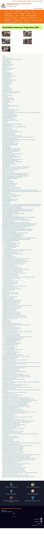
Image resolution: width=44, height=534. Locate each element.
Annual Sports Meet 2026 (8, 439)
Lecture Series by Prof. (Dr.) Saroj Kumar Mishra (13, 374)
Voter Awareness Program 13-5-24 (10, 287)
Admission (22, 13)
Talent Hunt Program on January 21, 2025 (11, 370)
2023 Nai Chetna (6, 179)
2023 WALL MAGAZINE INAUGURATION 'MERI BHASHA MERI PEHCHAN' (17, 211)
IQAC (17, 15)
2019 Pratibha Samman (8, 102)
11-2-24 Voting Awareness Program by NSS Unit (13, 253)
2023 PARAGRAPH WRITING (8, 163)
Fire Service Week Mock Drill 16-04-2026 (11, 441)
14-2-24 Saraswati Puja (7, 255)
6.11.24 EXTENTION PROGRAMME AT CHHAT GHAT (13, 338)
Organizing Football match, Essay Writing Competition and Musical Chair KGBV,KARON (21, 112)
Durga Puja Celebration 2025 (9, 415)
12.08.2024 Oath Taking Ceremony (10, 304)
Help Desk (5, 71)
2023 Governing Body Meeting (9, 134)
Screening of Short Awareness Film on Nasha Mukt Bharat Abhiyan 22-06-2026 (19, 458)
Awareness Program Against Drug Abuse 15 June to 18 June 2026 (16, 456)
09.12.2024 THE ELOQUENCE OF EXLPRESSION (12, 349)
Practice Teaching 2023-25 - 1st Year (10, 281)
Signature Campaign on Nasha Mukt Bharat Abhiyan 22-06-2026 (16, 457)
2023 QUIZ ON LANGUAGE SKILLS (10, 231)
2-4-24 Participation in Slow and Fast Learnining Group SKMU (16, 269)
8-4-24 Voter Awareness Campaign (10, 274)
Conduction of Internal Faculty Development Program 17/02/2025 (17, 376)
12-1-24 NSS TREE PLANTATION (9, 244)
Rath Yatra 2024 (6, 295)
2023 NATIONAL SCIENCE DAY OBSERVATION (12, 236)
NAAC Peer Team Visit (7, 322)
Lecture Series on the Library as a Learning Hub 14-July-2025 (15, 397)
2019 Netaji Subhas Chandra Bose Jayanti (11, 91)
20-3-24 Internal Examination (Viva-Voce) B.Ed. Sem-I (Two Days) (16, 261)
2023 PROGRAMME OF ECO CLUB (9, 200)
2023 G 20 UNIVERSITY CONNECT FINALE (11, 148)
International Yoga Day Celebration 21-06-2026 (13, 461)
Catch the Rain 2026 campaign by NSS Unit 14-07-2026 (14, 471)
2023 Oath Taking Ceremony (9, 186)
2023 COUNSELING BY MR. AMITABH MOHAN (12, 161)
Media (15, 13)
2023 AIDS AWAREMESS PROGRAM (10, 178)
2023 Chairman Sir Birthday (8, 142)
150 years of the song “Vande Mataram (11, 423)
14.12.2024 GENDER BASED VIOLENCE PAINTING (13, 354)
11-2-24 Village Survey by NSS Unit (10, 252)
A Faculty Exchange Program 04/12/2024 (11, 335)
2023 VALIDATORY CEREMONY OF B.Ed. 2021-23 (13, 159)
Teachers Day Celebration (8, 73)
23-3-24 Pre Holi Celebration (9, 265)
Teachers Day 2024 (7, 321)
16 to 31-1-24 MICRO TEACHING (9, 247)
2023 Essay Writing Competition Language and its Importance (16, 173)
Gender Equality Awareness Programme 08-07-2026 (14, 470)
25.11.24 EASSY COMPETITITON (9, 341)
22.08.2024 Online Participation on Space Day (12, 314)
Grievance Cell (26, 20)
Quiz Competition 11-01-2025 (9, 365)
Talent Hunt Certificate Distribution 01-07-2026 (13, 465)
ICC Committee (17, 20)
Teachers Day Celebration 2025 (9, 414)
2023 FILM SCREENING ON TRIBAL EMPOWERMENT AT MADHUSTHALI (17, 229)
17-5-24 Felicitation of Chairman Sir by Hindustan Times (14, 286)
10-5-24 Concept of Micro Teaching (10, 282)
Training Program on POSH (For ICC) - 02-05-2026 (13, 448)
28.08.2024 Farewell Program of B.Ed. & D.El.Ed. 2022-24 (14, 317)
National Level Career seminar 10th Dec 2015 (12, 59)
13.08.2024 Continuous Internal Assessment (12, 306)
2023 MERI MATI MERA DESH (8, 133)
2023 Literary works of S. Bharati (9, 185)
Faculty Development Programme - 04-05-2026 (13, 449)
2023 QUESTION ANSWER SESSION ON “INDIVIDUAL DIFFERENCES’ (17, 220)
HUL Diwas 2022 (6, 108)
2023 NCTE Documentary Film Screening (11, 189)
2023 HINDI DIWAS (6, 147)
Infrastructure (8, 13)
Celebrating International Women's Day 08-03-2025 (13, 379)
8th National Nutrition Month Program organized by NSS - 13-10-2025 (17, 417)
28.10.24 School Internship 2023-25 (10, 330)
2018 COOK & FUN (6, 86)
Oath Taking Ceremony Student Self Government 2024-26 (15, 360)
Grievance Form (39, 1)
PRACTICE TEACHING (7, 58)
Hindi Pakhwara (6, 319)
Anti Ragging (19, 1)
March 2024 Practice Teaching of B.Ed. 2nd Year (13, 264)
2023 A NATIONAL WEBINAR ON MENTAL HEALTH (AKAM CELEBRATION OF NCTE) (19, 238)
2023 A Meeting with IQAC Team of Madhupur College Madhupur (16, 166)
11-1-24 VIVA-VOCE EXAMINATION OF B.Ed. (11, 243)
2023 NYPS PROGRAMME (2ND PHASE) (11, 240)
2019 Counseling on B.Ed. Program (10, 93)
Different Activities (6, 63)
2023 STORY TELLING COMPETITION (10, 160)
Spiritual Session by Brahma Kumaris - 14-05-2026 (13, 452)
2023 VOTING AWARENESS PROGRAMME (11, 156)
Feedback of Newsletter (8, 95)
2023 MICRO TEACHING (7, 214)
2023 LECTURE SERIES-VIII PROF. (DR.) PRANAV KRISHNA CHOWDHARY (17, 230)
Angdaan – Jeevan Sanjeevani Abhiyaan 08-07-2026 (13, 468)
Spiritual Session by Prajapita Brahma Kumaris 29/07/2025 (15, 405)
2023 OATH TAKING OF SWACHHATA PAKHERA (12, 177)
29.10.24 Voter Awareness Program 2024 (11, 334)
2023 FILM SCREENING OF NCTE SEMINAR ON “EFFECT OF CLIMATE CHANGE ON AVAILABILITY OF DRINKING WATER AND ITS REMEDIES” (19, 218)
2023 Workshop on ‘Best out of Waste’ (11, 143)
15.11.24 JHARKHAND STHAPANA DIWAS (11, 340)
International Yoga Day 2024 (9, 290)
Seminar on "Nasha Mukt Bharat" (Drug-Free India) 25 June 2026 (16, 463)
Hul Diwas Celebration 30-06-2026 (10, 462)
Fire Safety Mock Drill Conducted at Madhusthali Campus (15, 392)
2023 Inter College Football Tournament (11, 141)
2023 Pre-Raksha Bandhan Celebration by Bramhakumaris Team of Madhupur (19, 139)
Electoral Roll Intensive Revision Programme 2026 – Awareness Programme (19, 476)
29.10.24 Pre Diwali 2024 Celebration (10, 332)
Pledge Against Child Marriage (9, 358)
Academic (26, 11)
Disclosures (18, 11)
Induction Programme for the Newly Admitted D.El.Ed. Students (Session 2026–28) (20, 472)
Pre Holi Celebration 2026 (8, 440)
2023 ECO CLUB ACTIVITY (8, 152)
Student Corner (23, 18)
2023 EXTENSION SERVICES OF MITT (10, 199)
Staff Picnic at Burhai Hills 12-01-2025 (10, 369)
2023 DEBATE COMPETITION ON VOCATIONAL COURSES (14, 126)
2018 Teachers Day (7, 78)
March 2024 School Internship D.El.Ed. (11, 266)
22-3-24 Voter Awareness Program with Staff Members (14, 262)
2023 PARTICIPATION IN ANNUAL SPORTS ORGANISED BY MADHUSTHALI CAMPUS (20, 190)
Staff (32, 11)
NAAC (22, 15)
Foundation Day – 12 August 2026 (10, 474)
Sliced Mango (40, 525)
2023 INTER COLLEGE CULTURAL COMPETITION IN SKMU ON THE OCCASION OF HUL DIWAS (22, 204)
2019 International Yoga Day (9, 99)
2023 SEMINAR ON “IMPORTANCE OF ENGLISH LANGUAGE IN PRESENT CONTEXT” (20, 224)
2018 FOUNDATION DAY (8, 84)
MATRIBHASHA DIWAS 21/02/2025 (10, 378)
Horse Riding (5, 97)
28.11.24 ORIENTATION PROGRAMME (10, 344)
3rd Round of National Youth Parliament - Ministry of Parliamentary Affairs (19, 277)
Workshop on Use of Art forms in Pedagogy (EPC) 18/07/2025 (16, 402)
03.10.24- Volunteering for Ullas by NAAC (11, 327)
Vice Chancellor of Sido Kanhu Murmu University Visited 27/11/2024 (17, 336)
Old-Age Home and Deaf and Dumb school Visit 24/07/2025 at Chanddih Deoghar (20, 400)
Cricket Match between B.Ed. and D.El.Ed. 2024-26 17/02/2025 (16, 375)
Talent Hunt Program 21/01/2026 (10, 427)
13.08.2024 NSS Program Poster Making (11, 308)
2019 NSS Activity (6, 100)
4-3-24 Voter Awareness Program (10, 257)
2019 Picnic (5, 94)
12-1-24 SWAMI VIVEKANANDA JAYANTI (11, 246)
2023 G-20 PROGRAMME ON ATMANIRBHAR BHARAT (14, 213)
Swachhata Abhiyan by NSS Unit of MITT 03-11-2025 (14, 419)
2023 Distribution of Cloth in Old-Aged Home (12, 135)
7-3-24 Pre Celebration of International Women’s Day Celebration (16, 258)
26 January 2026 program (8, 430)
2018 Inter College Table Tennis (9, 76)
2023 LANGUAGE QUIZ (7, 157)
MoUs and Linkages (31, 15)
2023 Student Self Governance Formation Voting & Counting (15, 176)
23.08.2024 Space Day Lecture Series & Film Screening (14, 315)
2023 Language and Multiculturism (10, 183)
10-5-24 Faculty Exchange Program (10, 283)
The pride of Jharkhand (7, 279)
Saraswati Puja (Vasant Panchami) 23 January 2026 (13, 428)
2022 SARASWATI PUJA (7, 117)
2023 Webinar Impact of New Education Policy (12, 132)
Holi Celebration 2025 (7, 380)
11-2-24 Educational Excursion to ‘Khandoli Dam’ (13, 251)
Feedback (29, 1)
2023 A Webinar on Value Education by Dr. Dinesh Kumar (15, 168)
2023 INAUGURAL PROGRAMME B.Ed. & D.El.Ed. (13, 154)
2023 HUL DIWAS (6, 203)
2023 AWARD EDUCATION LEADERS (10, 144)
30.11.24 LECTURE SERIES (8, 345)
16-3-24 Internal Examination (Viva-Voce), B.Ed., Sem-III (14, 260)
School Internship (6, 60)
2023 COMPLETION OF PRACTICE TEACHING (12, 150)
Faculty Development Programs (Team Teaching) (13, 446)
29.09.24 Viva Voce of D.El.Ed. (9, 326)
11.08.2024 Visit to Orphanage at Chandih (11, 301)
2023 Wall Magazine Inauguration (10, 164)
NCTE (14, 515)
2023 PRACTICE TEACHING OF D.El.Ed (10, 212)
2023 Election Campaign (8, 181)
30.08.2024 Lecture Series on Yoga (10, 318)
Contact (26, 22)
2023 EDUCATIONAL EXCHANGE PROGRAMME (12, 124)
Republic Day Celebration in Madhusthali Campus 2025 (14, 371)
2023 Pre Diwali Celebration (8, 172)
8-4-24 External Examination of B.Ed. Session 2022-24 (14, 273)
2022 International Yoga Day (9, 111)
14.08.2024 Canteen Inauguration (10, 309)
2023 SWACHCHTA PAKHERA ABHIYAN (11, 151)
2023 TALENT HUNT (7, 201)
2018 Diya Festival (6, 87)
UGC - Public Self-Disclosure (11, 22)
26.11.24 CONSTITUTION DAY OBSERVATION (12, 343)
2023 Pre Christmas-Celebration (9, 194)
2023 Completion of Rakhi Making (10, 138)
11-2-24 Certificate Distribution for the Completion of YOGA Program (17, 249)
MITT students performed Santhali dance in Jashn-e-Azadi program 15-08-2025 (19, 411)
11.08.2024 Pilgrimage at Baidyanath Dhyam (12, 300)
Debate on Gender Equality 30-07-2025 (11, 408)
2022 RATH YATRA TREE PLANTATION (10, 115)
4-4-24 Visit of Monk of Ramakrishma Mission (12, 270)
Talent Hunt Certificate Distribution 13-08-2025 (13, 409)
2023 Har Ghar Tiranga (7, 129)
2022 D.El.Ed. (5, 107)
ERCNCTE (14, 516)
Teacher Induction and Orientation (10, 296)
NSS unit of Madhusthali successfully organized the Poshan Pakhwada (18, 445)
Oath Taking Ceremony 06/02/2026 (10, 436)
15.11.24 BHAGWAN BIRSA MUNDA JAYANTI (12, 339)
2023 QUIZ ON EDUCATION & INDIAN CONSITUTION (13, 235)
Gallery (29, 13)
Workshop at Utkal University (9, 297)
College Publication (9, 15)
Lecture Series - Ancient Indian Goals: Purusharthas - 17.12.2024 (16, 356)
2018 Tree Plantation (7, 82)
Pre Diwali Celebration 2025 (8, 418)
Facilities (14, 18)
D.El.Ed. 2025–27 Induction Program (10, 396)
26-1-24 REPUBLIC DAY (7, 248)
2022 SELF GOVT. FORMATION (9, 119)
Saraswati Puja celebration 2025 (9, 373)
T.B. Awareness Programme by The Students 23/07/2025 (15, 404)
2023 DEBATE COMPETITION (8, 221)
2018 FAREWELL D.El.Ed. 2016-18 (9, 80)
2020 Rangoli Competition (8, 64)
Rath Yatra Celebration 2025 (9, 393)
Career (33, 1)
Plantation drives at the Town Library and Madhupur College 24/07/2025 (18, 398)
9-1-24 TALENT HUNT (7, 242)
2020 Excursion (6, 67)
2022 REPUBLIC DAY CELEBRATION (10, 116)
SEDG (40, 20)
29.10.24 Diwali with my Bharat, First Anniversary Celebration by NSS (17, 331)
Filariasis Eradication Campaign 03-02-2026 (12, 432)
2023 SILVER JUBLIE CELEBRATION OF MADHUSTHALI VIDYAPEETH (16, 239)
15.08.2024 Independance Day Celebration (12, 312)
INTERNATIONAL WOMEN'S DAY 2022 (10, 109)
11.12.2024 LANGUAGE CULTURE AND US (11, 352)
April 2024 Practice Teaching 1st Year (10, 275)
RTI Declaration (8, 20)
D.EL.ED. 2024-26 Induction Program (10, 292)
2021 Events (5, 121)
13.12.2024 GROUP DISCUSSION (9, 353)
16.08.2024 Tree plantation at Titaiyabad (11, 313)
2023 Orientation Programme (9, 155)
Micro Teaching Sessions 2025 (9, 388)
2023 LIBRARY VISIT (7, 165)
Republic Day (5, 103)
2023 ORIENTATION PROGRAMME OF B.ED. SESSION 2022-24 (15, 233)
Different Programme (7, 62)
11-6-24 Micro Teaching (7, 284)
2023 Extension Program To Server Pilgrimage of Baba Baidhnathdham (18, 137)
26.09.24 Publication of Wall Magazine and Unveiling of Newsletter (17, 325)
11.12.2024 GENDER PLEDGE (9, 350)
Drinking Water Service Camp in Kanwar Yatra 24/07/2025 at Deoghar (17, 401)
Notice (20, 22)
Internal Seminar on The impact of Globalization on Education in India (17, 387)
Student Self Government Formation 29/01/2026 (13, 431)
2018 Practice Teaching (7, 89)
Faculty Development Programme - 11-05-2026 (13, 450)
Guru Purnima (6, 85)
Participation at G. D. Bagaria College (10, 293)
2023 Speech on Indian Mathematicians (11, 169)
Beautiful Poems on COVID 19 (9, 68)
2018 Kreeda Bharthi (7, 75)
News (34, 13)
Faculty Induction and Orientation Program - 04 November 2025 (16, 422)
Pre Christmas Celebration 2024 (9, 361)
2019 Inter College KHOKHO (8, 98)
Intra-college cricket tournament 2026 (11, 437)
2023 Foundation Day (7, 128)
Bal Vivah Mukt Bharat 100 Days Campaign (12, 426)
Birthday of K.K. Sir (6, 291)
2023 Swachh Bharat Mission (9, 170)
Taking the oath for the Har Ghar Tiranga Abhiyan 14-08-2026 (16, 475)
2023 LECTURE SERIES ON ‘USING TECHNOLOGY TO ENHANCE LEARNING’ (18, 209)
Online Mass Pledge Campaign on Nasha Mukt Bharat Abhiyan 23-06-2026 (18, 459)
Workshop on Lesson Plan (8, 299)
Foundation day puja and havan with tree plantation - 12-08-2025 (16, 406)
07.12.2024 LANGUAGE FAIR (8, 348)
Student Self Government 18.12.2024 (10, 357)
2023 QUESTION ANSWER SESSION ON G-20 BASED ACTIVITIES (16, 222)
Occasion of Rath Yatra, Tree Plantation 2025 (12, 395)
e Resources (7, 18)
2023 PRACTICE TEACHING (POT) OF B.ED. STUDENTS (14, 227)
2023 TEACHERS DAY (7, 146)
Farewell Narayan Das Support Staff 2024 (11, 288)
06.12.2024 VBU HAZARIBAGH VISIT (10, 347)
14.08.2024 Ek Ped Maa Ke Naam (9, 310)
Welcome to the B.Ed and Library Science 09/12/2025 (14, 424)
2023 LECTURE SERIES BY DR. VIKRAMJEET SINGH (13, 208)
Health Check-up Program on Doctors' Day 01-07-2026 (14, 467)
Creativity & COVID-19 (7, 69)
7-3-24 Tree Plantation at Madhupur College (12, 268)
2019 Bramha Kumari (7, 90)
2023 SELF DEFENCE (7, 198)
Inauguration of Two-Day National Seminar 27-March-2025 (15, 384)
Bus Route (34, 20)
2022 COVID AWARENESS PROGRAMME (11, 106)
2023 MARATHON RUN (7, 125)
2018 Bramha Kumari (7, 77)
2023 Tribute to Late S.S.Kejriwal (9, 196)
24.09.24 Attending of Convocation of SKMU (12, 323)
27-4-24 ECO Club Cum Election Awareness (12, 278)
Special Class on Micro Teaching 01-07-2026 (12, 466)
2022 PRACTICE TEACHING (8, 113)
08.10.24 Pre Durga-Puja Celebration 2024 (11, 328)
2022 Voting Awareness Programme (10, 120)
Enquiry (24, 1)
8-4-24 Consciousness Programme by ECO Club (13, 271)
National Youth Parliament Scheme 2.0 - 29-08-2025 (14, 413)
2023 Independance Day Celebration (10, 130)
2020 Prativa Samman (7, 65)
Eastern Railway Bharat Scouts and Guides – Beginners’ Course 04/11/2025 (19, 421)
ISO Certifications (34, 18)
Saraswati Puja (6, 104)
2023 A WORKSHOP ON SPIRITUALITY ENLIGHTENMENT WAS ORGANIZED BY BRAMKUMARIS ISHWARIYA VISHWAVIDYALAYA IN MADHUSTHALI (19, 226)
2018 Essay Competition (8, 81)
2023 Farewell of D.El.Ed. (8, 182)
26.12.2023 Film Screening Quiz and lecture (12, 195)
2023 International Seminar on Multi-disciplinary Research (15, 174)
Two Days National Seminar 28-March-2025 (12, 386)
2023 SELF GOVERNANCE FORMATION (10, 216)
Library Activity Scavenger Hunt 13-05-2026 (12, 453)
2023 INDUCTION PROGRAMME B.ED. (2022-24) (12, 234)
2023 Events (5, 122)
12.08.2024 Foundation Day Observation (11, 303)
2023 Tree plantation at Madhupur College (12, 187)
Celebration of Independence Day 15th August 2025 (14, 410)
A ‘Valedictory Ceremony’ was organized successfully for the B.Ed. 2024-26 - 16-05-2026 (21, 454)
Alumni (14, 1)
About (11, 11)
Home (6, 11)
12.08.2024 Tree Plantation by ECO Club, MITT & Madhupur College (17, 305)
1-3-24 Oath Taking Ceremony (9, 256)
